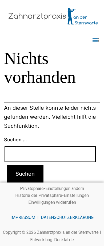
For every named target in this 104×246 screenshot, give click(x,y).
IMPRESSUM (22, 217)
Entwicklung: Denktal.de (52, 239)
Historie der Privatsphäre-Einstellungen (52, 195)
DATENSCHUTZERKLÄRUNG (67, 217)
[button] (52, 40)
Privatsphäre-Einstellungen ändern (52, 188)
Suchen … (15, 139)
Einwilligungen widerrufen (52, 202)
